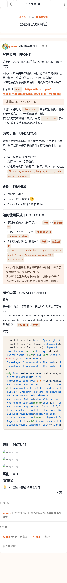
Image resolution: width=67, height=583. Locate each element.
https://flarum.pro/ (38, 89)
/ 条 (31, 4)
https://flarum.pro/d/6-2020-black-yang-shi (32, 93)
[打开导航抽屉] (3, 4)
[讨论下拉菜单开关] (63, 4)
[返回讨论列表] (10, 4)
